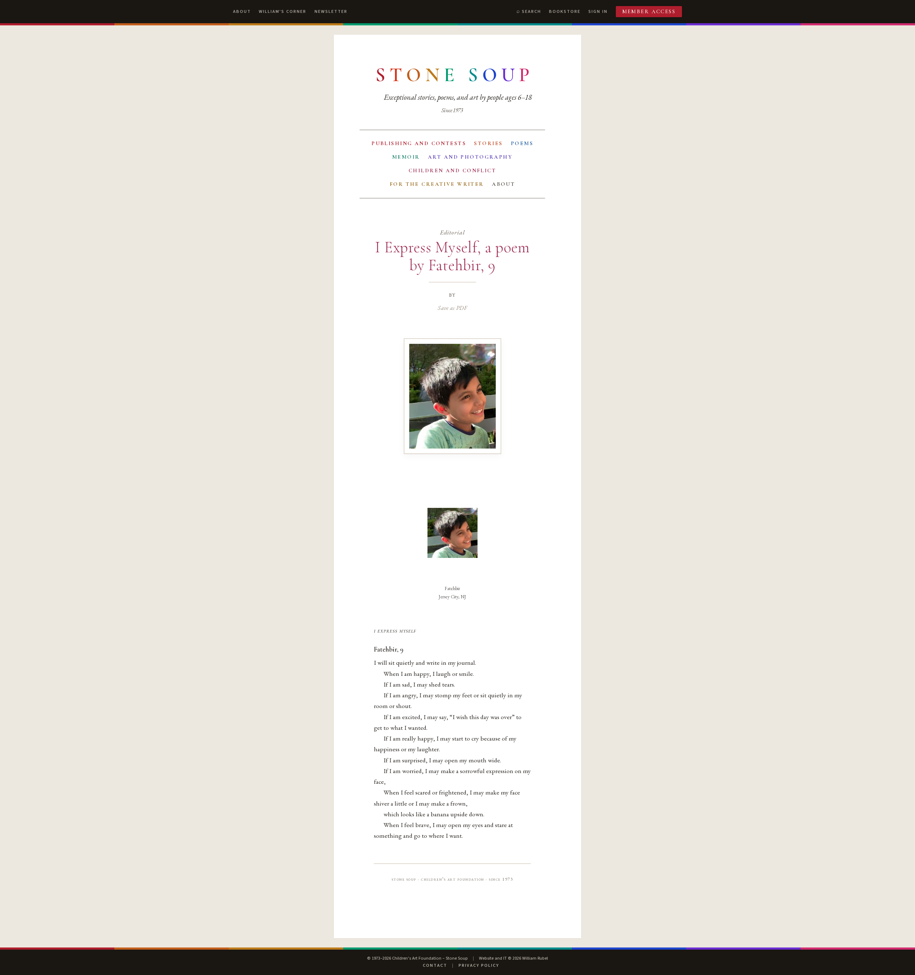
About (242, 11)
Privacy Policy (479, 965)
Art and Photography (470, 157)
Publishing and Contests (418, 143)
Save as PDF (452, 308)
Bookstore (564, 11)
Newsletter (331, 11)
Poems (522, 143)
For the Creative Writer (437, 184)
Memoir (406, 157)
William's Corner (282, 11)
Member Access (649, 11)
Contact (435, 965)
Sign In (598, 11)
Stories (488, 143)
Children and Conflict (452, 170)
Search (531, 11)
